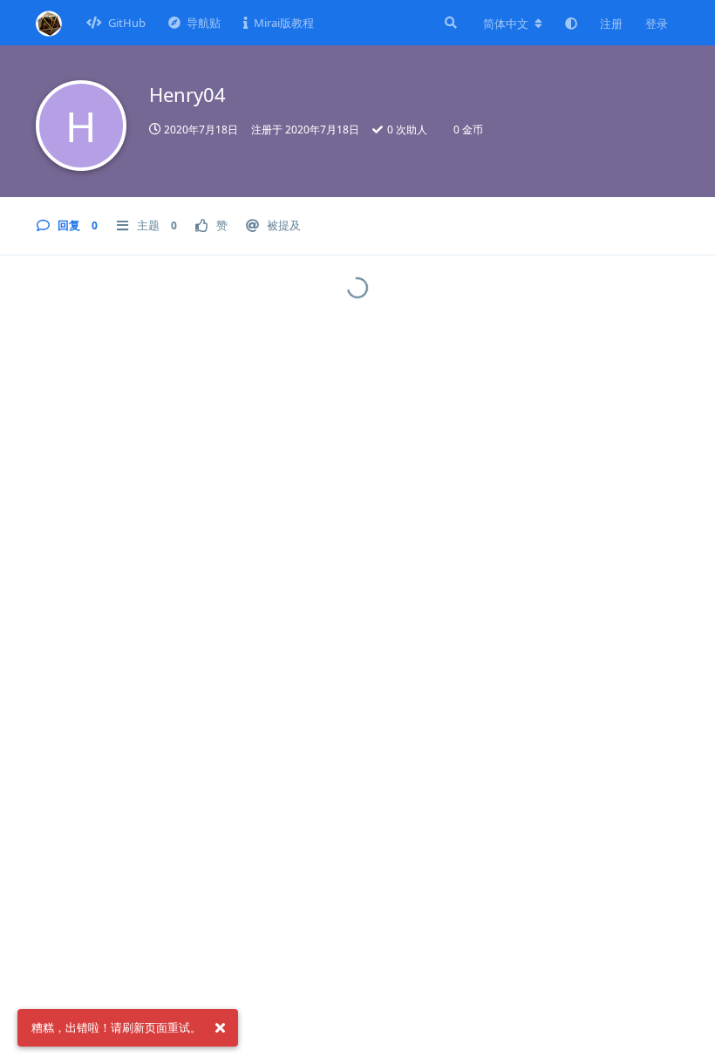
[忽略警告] (219, 1028)
